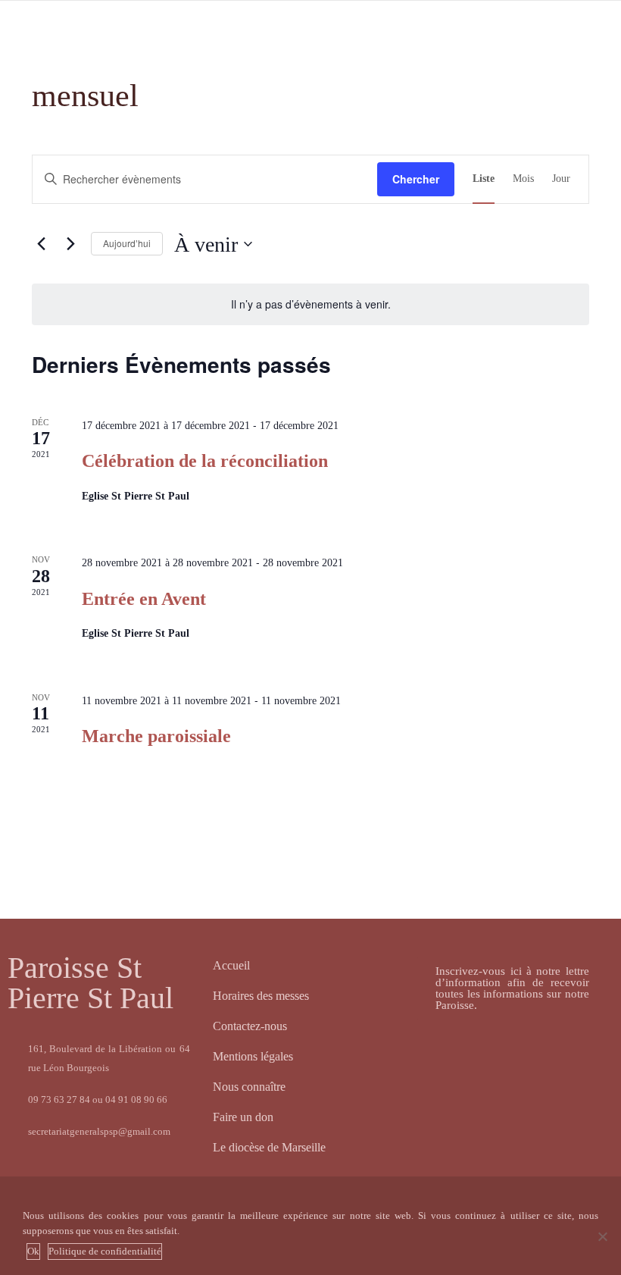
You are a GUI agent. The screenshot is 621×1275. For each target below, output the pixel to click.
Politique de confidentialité (104, 1251)
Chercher (415, 178)
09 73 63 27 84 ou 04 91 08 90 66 (97, 1099)
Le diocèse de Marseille (269, 1147)
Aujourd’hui (127, 243)
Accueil (231, 965)
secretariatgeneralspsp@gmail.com (99, 1131)
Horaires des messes (261, 995)
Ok (33, 1251)
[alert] (310, 304)
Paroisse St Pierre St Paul (90, 983)
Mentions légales (253, 1056)
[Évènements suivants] (70, 244)
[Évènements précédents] (41, 244)
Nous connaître (249, 1086)
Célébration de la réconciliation (205, 461)
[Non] (602, 1236)
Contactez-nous (250, 1026)
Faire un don (243, 1117)
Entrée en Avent (144, 599)
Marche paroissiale (156, 736)
